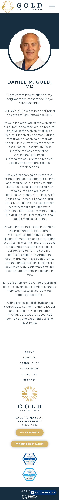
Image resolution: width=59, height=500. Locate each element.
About (29, 352)
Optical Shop (29, 363)
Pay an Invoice (29, 432)
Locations (29, 374)
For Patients (29, 369)
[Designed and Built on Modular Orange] (29, 497)
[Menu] (54, 6)
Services (29, 357)
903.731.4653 (29, 424)
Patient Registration (29, 444)
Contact (29, 380)
